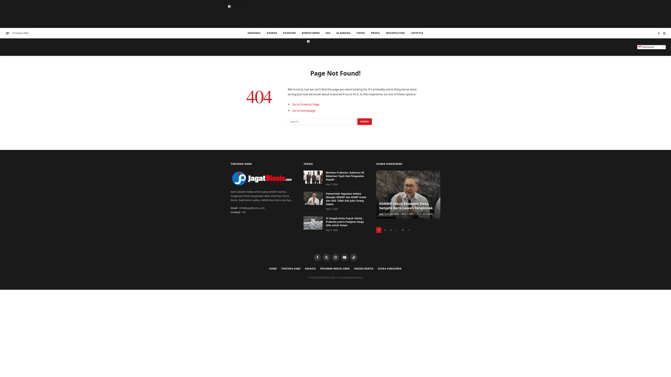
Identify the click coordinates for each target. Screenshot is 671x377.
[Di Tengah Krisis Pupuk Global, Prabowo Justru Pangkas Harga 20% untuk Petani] (313, 223)
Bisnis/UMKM (311, 33)
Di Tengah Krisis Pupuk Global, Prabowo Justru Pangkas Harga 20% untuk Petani (345, 222)
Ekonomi (289, 33)
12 (402, 230)
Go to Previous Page (305, 104)
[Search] (664, 33)
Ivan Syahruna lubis (388, 213)
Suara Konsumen (390, 268)
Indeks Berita (363, 268)
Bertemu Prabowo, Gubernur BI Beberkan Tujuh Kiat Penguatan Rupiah (345, 176)
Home (273, 268)
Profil (375, 33)
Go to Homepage (303, 111)
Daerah (272, 33)
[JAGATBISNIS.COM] (335, 47)
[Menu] (7, 33)
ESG (328, 33)
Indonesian (647, 47)
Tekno (360, 33)
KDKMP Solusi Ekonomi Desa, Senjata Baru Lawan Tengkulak (406, 205)
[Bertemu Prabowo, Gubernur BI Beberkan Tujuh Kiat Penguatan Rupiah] (313, 177)
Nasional (254, 33)
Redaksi (310, 268)
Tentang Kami (291, 268)
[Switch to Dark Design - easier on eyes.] (659, 33)
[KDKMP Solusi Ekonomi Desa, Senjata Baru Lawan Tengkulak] (408, 195)
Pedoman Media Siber (335, 268)
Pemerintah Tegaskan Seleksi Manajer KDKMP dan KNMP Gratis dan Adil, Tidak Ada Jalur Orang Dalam (346, 199)
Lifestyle (417, 33)
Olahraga (343, 33)
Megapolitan (395, 33)
